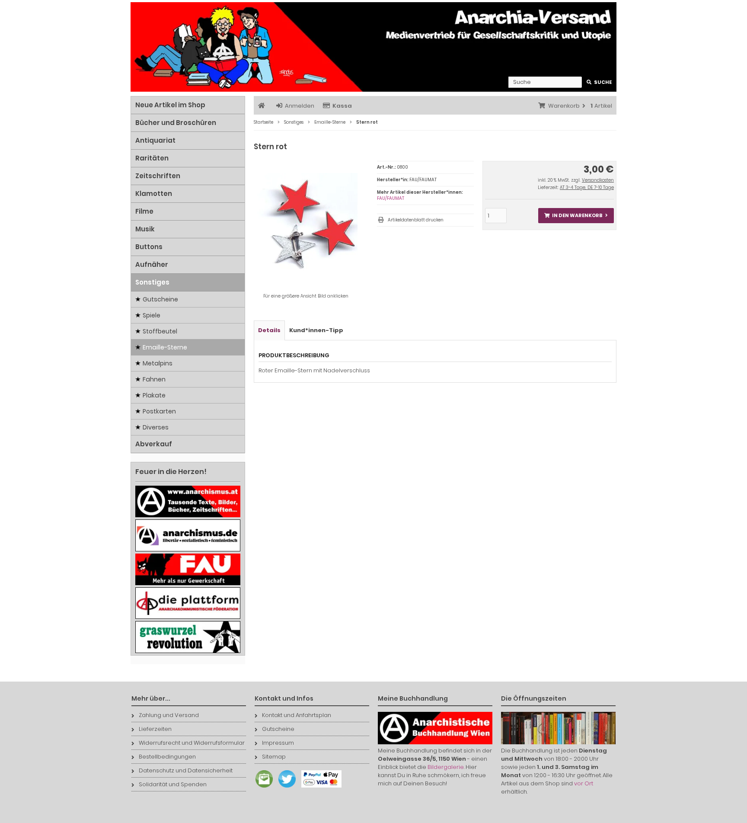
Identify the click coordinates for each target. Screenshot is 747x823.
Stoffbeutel (160, 331)
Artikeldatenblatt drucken (416, 220)
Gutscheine (160, 299)
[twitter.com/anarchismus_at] (285, 788)
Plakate (154, 395)
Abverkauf (153, 443)
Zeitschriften (157, 175)
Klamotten (153, 193)
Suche (599, 82)
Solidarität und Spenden (173, 784)
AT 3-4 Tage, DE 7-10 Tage (587, 187)
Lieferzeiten (155, 729)
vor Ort (583, 783)
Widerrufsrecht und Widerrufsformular (192, 743)
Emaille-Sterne (165, 347)
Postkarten (159, 411)
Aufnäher (151, 264)
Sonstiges (152, 282)
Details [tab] (269, 330)
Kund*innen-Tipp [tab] (316, 330)
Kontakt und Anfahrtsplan (296, 715)
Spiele (151, 315)
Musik (145, 229)
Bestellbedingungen (167, 757)
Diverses (156, 427)
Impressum (278, 743)
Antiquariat (155, 140)
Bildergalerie (446, 767)
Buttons (149, 246)
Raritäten (152, 158)
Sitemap (274, 757)
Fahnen (154, 379)
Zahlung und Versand (169, 715)
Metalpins (157, 363)
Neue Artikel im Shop (170, 104)
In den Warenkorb (576, 215)
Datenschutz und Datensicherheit (186, 770)
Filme (144, 211)
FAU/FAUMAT (390, 198)
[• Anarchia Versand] (373, 47)
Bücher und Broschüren (175, 122)
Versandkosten (598, 180)
